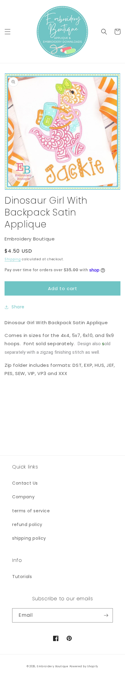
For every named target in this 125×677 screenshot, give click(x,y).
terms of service (31, 511)
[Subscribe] (106, 615)
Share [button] (18, 307)
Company (23, 497)
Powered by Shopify (84, 666)
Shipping (13, 259)
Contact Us (25, 483)
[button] (7, 31)
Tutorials (22, 577)
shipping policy (29, 538)
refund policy (27, 524)
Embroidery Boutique (52, 666)
